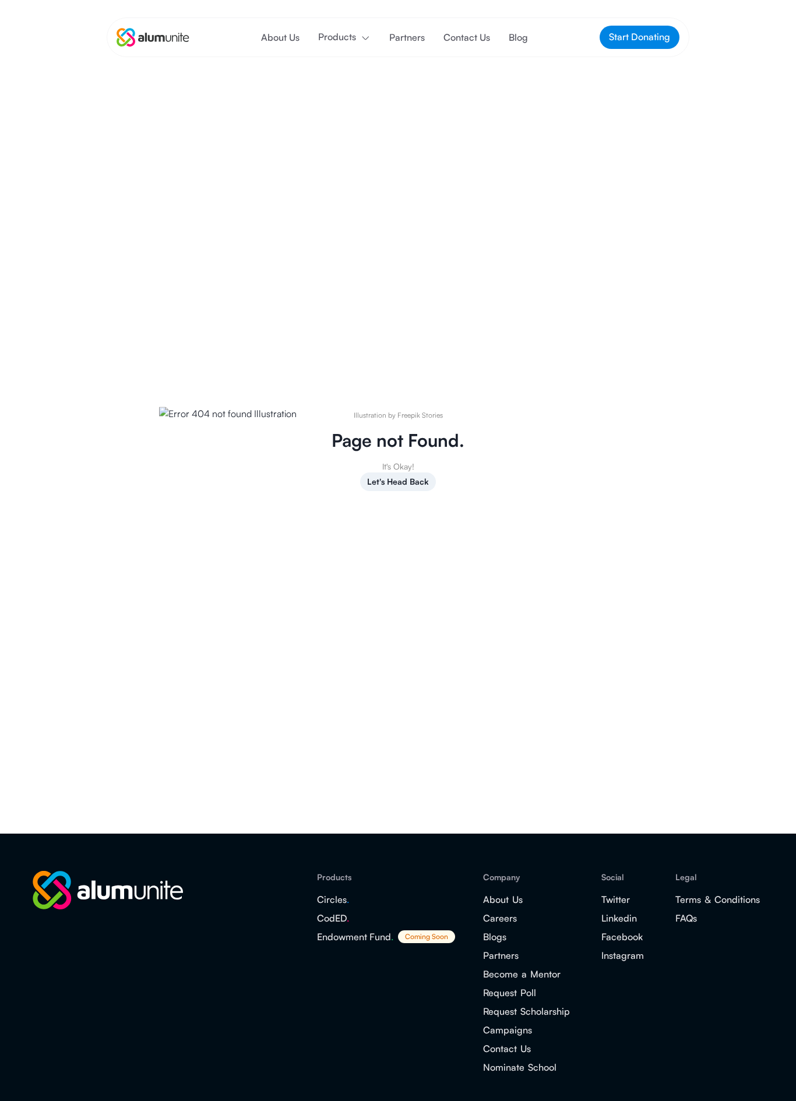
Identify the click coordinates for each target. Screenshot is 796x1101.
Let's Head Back (398, 481)
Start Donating (639, 37)
